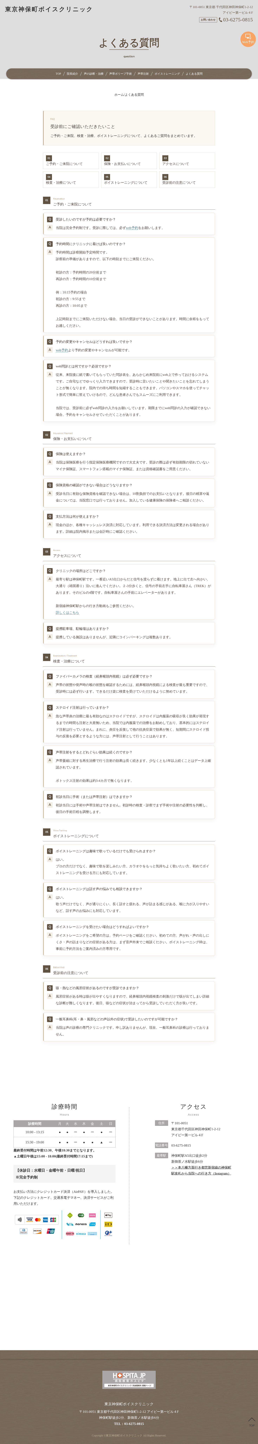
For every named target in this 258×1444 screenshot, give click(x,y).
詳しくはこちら (67, 612)
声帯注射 (143, 73)
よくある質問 (194, 73)
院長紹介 (72, 73)
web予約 (132, 228)
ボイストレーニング (167, 73)
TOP (58, 73)
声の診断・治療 (94, 73)
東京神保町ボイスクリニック (124, 1435)
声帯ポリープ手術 (120, 73)
